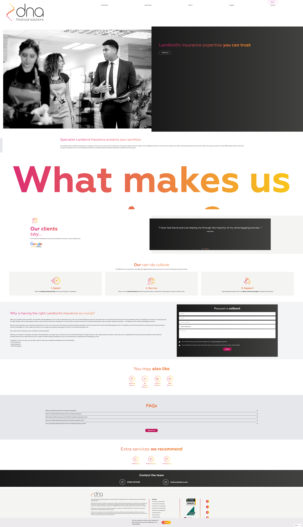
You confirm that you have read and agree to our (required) (204, 341)
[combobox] (297, 525)
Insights (231, 5)
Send (227, 349)
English (296, 525)
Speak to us (151, 430)
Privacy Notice (216, 341)
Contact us (165, 52)
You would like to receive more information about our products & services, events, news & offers (211, 345)
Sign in (273, 2)
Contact (272, 5)
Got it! (166, 522)
